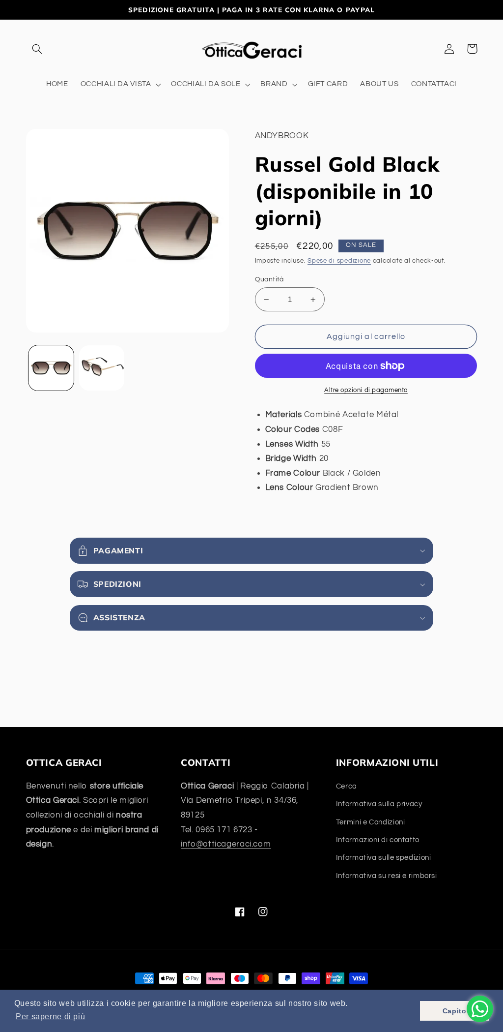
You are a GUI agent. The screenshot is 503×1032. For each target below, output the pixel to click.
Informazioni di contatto (377, 840)
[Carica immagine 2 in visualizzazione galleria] (101, 368)
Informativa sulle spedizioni (383, 857)
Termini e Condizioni (370, 822)
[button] (37, 48)
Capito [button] (455, 1011)
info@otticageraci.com (226, 844)
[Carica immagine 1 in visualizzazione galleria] (51, 368)
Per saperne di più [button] (50, 1016)
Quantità (269, 279)
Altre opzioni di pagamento (366, 390)
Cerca (346, 786)
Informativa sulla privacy (379, 804)
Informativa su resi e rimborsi (386, 876)
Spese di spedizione (339, 261)
